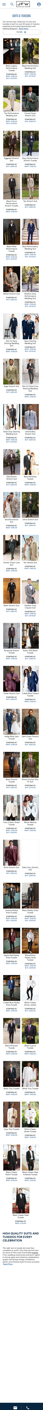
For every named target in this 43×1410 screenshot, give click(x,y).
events (35, 1252)
